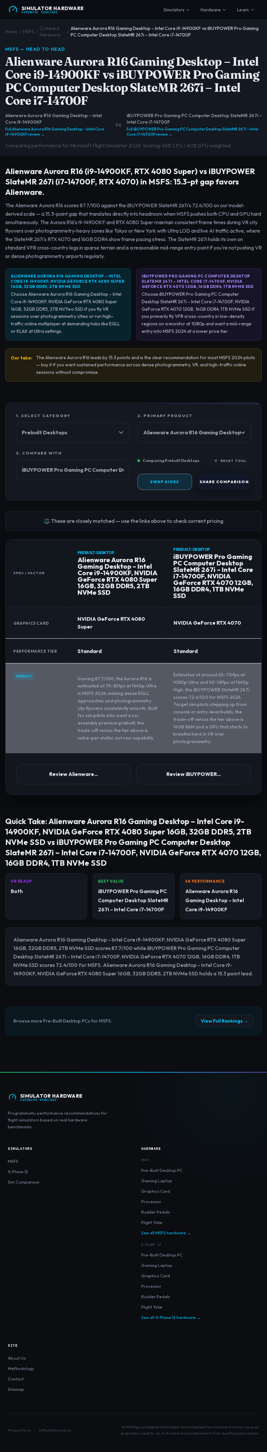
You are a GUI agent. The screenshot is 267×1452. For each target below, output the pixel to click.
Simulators (173, 9)
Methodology (21, 1368)
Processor (151, 1201)
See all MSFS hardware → (166, 1232)
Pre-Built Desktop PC (162, 1170)
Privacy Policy (19, 1430)
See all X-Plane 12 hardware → (171, 1317)
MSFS (28, 31)
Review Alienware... (73, 774)
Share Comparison (224, 481)
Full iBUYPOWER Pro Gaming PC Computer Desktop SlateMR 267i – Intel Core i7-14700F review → (192, 132)
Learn (243, 9)
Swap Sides (164, 481)
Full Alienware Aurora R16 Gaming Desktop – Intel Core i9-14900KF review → (54, 132)
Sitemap (16, 1389)
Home (11, 31)
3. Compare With (39, 453)
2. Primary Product (164, 415)
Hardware (211, 9)
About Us (17, 1358)
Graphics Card (155, 1191)
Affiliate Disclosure (55, 1430)
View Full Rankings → (224, 1021)
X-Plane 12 (18, 1171)
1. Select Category (43, 415)
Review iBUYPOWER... (193, 774)
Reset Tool (233, 461)
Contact (16, 1378)
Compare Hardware (50, 31)
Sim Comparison (23, 1182)
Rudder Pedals (155, 1212)
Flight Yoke (151, 1222)
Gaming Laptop (156, 1180)
